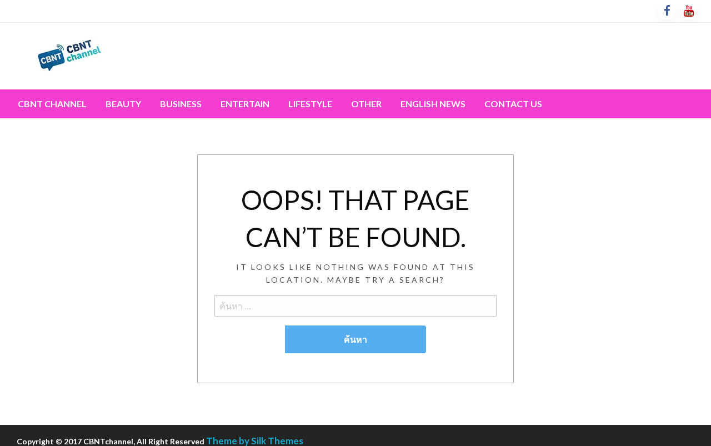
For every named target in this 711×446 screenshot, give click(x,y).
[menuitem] (52, 103)
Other (366, 103)
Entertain (245, 103)
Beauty (123, 103)
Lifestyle (310, 103)
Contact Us (513, 103)
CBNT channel (52, 103)
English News (432, 103)
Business (181, 103)
